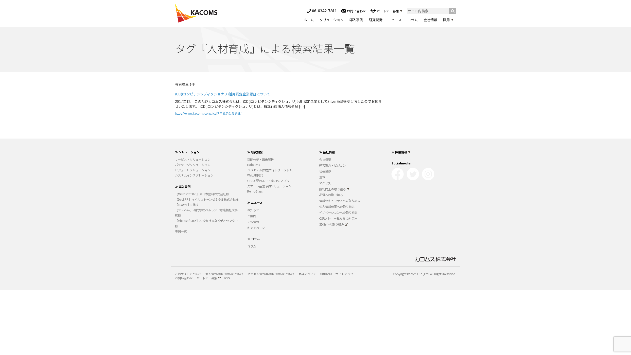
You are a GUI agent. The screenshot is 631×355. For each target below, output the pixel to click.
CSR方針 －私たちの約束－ (338, 218)
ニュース (395, 19)
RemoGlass (255, 191)
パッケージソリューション (192, 164)
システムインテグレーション (194, 175)
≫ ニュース (255, 202)
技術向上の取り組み (332, 189)
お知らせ (253, 210)
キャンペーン (256, 228)
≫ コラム (253, 239)
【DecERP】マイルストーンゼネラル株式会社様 (207, 199)
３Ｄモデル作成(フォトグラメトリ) (270, 170)
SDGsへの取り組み (331, 224)
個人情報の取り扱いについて (224, 274)
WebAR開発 (255, 175)
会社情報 (430, 19)
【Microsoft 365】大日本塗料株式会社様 (202, 194)
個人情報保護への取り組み (337, 206)
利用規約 (326, 274)
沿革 (322, 177)
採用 (446, 19)
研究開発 (376, 19)
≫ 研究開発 (255, 152)
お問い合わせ (356, 11)
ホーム (308, 19)
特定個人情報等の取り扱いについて (271, 274)
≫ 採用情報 (399, 152)
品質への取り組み (331, 195)
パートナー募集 (388, 11)
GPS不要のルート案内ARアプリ (268, 180)
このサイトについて (188, 274)
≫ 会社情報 (327, 152)
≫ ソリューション (187, 152)
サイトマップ (344, 274)
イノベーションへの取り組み (338, 212)
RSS (227, 278)
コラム (412, 19)
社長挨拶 (325, 171)
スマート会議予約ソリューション (269, 186)
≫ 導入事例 (183, 186)
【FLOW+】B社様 (186, 204)
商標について (307, 274)
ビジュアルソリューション (192, 170)
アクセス (325, 183)
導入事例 (356, 19)
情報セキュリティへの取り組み (339, 200)
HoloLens (253, 164)
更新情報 (253, 222)
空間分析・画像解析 (260, 159)
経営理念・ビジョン (332, 165)
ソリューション (331, 19)
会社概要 (325, 159)
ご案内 (251, 216)
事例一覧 (181, 231)
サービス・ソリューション (192, 159)
